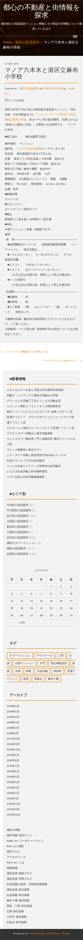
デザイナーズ (44, 656)
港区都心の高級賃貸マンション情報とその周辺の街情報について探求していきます (41, 17)
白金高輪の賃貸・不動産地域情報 (27, 884)
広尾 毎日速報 (15, 911)
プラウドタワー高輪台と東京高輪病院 (30, 433)
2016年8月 (13, 761)
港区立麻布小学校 (15, 120)
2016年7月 (13, 766)
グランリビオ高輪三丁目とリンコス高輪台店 (34, 401)
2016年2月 (13, 793)
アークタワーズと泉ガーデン (60, 361)
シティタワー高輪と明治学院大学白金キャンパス (36, 455)
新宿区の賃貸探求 (17, 527)
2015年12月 (13, 804)
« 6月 (21, 623)
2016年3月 (13, 788)
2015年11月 (13, 809)
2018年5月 (13, 712)
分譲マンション (24, 663)
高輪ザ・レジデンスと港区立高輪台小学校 (32, 395)
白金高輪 (42, 671)
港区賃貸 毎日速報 (18, 890)
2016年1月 (13, 799)
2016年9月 (13, 755)
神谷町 (57, 671)
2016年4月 (13, 782)
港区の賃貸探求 (27, 42)
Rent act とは (15, 863)
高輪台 (38, 679)
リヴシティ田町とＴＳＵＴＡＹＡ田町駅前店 (34, 406)
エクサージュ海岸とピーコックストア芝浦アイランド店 (40, 428)
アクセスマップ (16, 857)
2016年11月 (13, 744)
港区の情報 (13, 830)
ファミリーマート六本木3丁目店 (55, 115)
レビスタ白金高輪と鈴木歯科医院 (27, 471)
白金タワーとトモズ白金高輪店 (26, 461)
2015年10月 (13, 815)
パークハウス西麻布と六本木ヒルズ (26, 352)
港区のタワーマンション (21, 543)
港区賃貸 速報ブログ (19, 873)
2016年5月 (13, 777)
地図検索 (12, 868)
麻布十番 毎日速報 (18, 901)
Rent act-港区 (15, 846)
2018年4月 (13, 717)
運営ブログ (13, 852)
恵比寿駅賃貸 (59, 663)
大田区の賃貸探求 (17, 521)
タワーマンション (20, 656)
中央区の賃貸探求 (17, 505)
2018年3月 (13, 722)
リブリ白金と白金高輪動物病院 (26, 477)
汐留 (17, 671)
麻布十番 (53, 679)
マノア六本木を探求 (29, 149)
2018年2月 (13, 728)
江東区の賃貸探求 (17, 532)
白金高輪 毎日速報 (18, 895)
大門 (42, 663)
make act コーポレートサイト (25, 841)
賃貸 (26, 679)
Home (7, 42)
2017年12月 (13, 739)
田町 (28, 671)
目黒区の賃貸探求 (17, 554)
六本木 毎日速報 (17, 917)
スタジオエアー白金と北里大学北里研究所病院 (35, 390)
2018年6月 (13, 706)
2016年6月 (13, 771)
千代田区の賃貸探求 (19, 510)
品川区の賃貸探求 (17, 516)
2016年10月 (13, 750)
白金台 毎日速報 (17, 922)
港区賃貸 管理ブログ (19, 879)
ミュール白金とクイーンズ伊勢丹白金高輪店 (34, 466)
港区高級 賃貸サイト (19, 835)
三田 (61, 656)
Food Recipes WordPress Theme (49, 934)
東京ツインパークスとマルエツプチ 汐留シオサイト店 (40, 412)
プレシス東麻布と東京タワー (24, 450)
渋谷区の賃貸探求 (17, 538)
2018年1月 (13, 733)
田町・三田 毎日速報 (19, 906)
